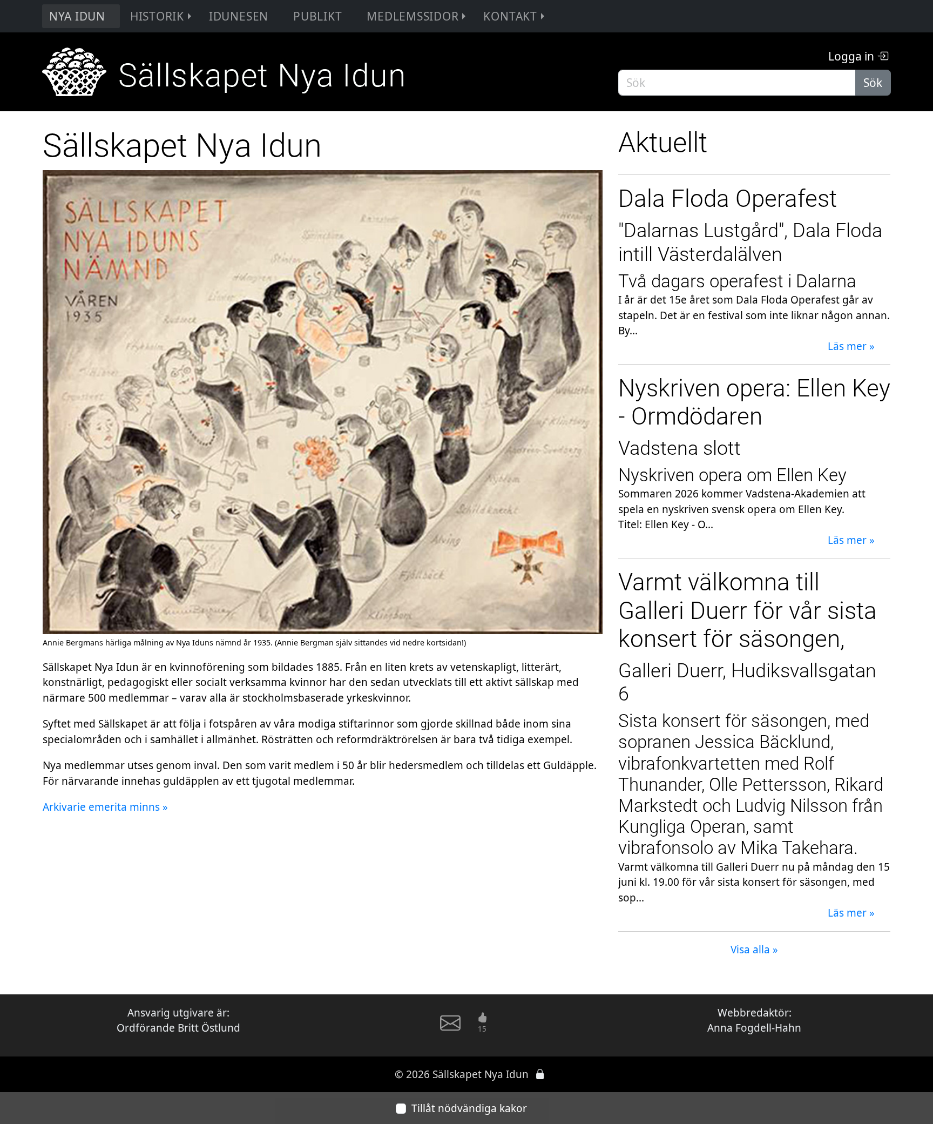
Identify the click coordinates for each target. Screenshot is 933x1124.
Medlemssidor (412, 16)
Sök (872, 82)
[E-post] (450, 1028)
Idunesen (238, 16)
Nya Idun (77, 16)
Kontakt (510, 16)
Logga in (852, 56)
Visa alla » (754, 950)
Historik (157, 16)
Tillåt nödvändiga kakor (469, 1108)
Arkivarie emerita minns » (105, 807)
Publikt (317, 16)
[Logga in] (540, 1074)
